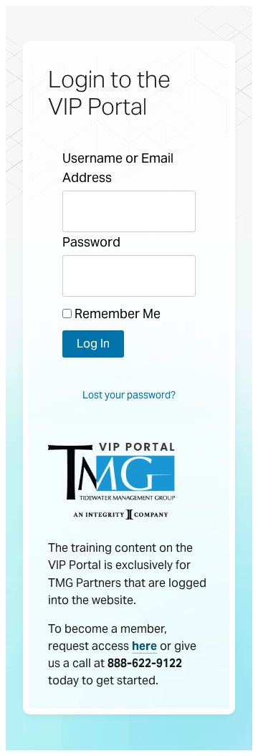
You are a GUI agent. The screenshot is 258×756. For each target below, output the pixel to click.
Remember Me (116, 313)
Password (91, 242)
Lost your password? (129, 394)
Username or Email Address (117, 168)
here (144, 646)
